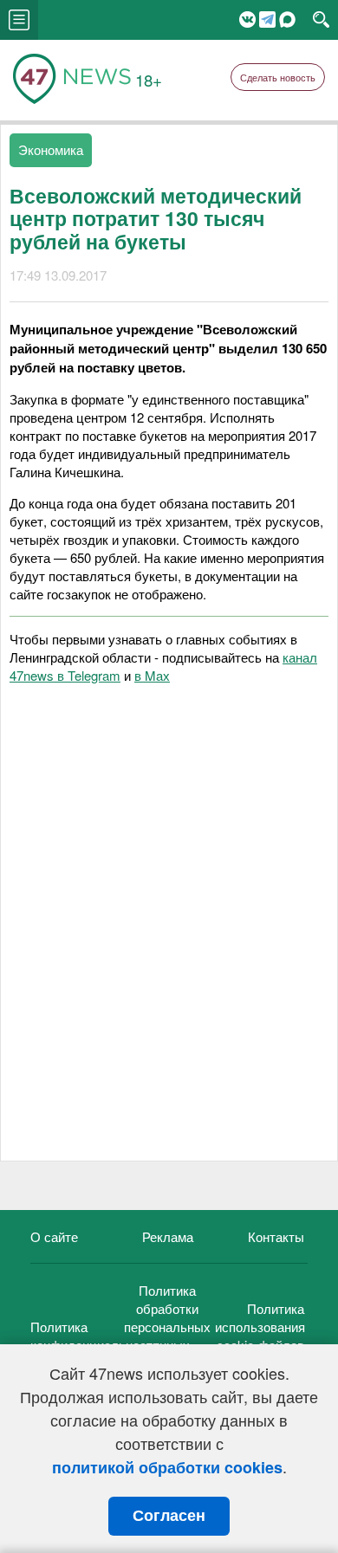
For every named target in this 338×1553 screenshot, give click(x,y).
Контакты (276, 1236)
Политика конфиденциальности (94, 1335)
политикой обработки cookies (167, 1467)
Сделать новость (277, 77)
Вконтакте (247, 19)
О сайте (54, 1236)
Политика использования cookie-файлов (260, 1326)
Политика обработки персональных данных (167, 1317)
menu (19, 20)
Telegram (267, 19)
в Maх (152, 675)
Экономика (50, 149)
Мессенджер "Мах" (287, 19)
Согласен (169, 1515)
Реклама (167, 1236)
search (321, 20)
